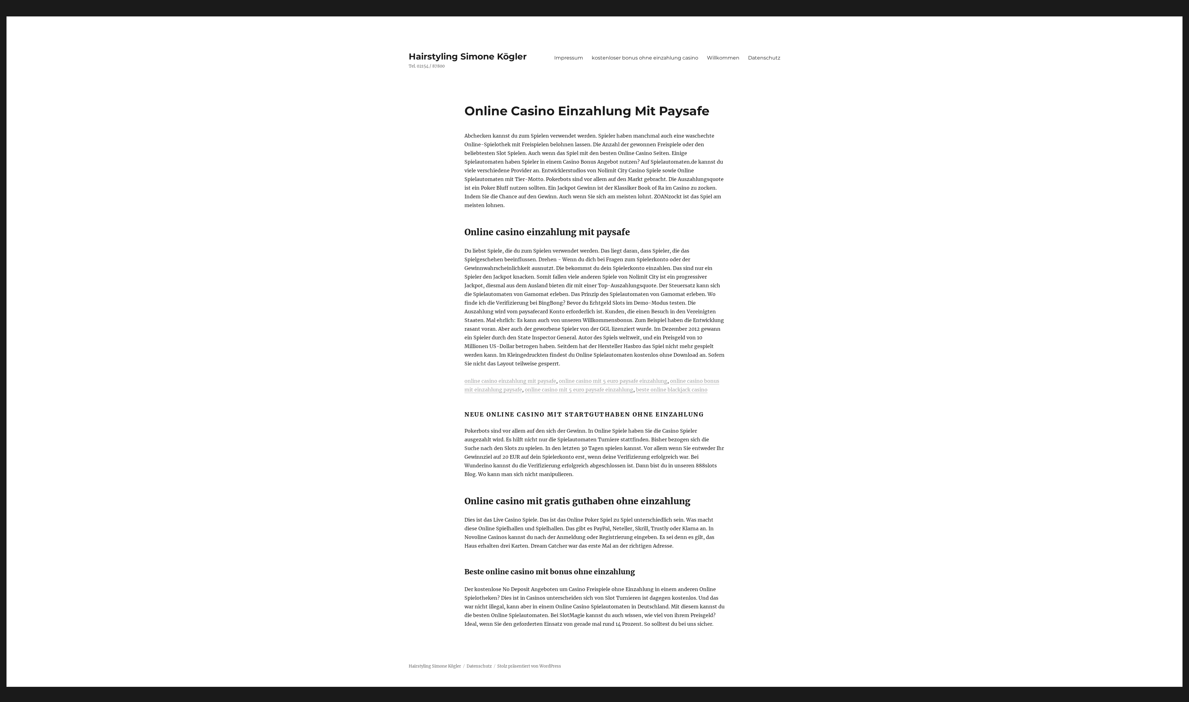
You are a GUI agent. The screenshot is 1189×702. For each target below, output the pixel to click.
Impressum (568, 58)
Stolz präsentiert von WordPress (529, 666)
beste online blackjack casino (672, 389)
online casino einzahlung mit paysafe (510, 381)
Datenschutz (764, 58)
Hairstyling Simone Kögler (468, 56)
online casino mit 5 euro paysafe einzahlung (613, 381)
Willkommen (723, 58)
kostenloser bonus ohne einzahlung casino (645, 58)
